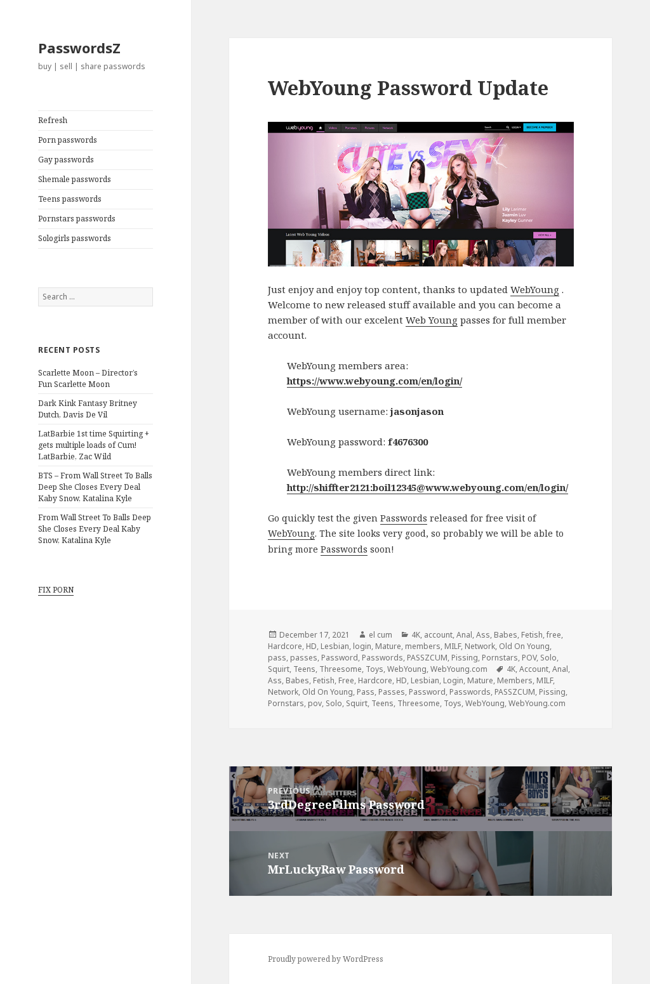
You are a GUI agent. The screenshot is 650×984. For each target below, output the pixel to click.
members (423, 646)
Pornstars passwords (77, 218)
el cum (380, 634)
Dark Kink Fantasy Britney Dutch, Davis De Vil (87, 409)
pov (315, 703)
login (362, 646)
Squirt (278, 669)
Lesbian (335, 646)
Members (515, 680)
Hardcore (285, 646)
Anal (464, 634)
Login (453, 680)
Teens (304, 669)
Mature (388, 646)
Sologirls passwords (74, 238)
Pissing (464, 657)
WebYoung (534, 289)
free (554, 634)
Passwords (403, 518)
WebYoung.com (459, 669)
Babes (505, 634)
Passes (391, 691)
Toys (374, 669)
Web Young (432, 319)
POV (529, 657)
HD (311, 646)
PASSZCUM (427, 657)
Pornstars (500, 657)
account (438, 634)
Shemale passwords (74, 179)
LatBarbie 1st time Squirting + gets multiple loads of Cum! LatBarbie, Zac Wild (93, 445)
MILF (452, 646)
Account (533, 669)
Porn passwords (67, 139)
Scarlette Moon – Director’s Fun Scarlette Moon (88, 378)
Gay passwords (66, 159)
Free (346, 680)
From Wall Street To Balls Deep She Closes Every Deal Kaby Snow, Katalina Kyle (94, 529)
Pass (366, 691)
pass (277, 657)
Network (480, 646)
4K (415, 634)
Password (339, 657)
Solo (548, 657)
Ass (483, 634)
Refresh (52, 120)
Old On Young (524, 646)
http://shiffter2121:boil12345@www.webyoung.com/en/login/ (427, 487)
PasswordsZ (79, 47)
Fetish (532, 634)
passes (303, 657)
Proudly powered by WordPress (325, 959)
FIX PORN (56, 589)
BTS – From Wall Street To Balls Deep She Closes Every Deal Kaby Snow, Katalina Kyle (95, 487)
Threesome (340, 669)
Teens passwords (70, 199)
